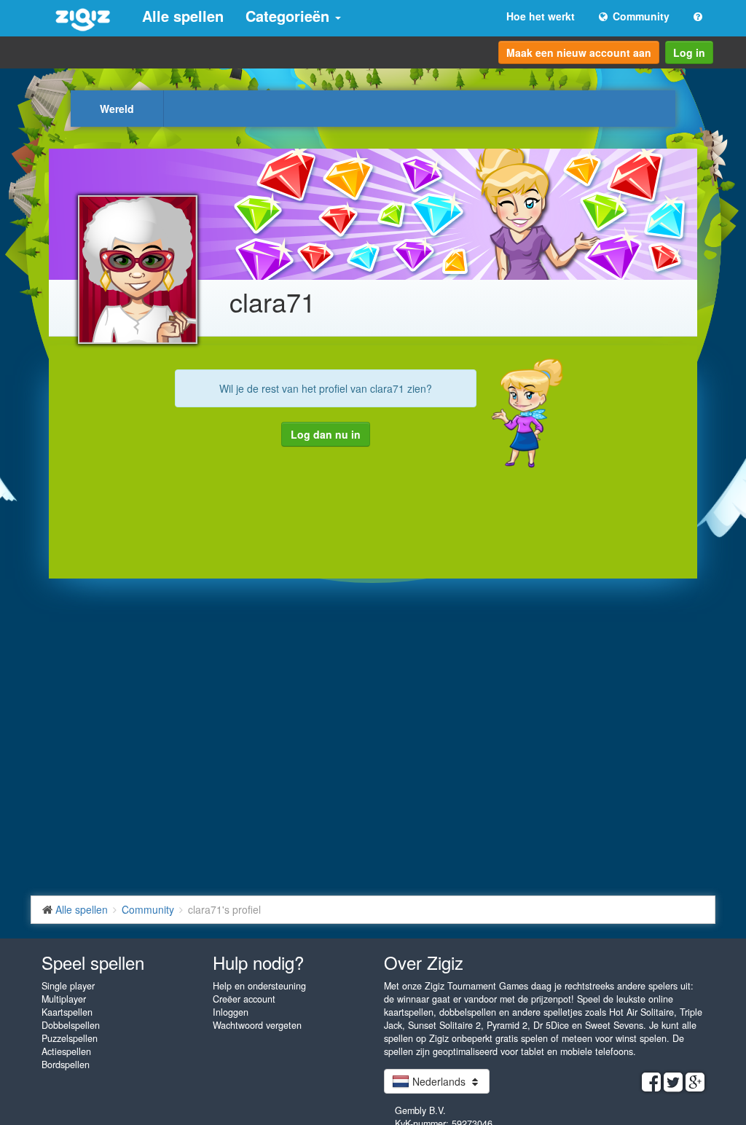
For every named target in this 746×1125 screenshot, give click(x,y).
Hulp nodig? (258, 962)
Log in (689, 52)
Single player (68, 985)
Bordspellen (66, 1064)
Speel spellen (93, 962)
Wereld (117, 108)
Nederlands (438, 1081)
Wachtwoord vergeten (257, 1025)
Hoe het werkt (540, 16)
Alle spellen (183, 15)
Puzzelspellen (70, 1038)
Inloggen (230, 1012)
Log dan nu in (326, 434)
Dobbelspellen (71, 1025)
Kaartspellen (67, 1012)
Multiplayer (64, 999)
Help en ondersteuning (259, 985)
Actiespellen (66, 1051)
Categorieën (290, 15)
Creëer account (244, 999)
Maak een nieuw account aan (578, 52)
